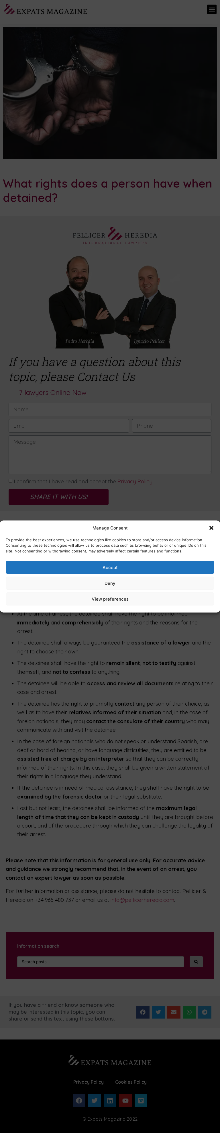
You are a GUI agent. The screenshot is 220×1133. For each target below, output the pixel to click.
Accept (110, 567)
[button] (211, 528)
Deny (110, 583)
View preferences (110, 598)
